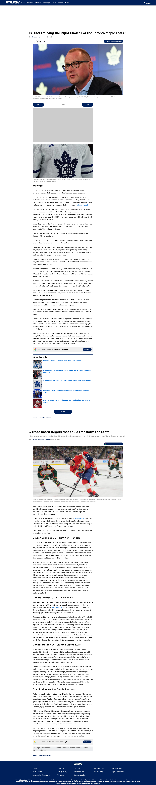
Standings (46, 3)
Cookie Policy (98, 772)
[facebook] (144, 2)
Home (35, 418)
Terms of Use (79, 772)
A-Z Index (60, 775)
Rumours (30, 3)
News (23, 3)
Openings (60, 768)
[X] (141, 2)
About (35, 768)
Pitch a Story (37, 772)
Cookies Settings (80, 775)
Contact (77, 768)
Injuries (60, 3)
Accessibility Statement (41, 775)
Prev (38, 105)
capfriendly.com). (82, 205)
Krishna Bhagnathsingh (41, 439)
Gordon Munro (37, 37)
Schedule (38, 3)
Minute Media (23, 780)
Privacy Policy (62, 772)
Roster (54, 3)
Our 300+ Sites (99, 768)
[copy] (44, 41)
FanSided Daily (116, 768)
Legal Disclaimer (117, 772)
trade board (79, 518)
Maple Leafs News (45, 418)
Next (87, 105)
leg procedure (57, 607)
